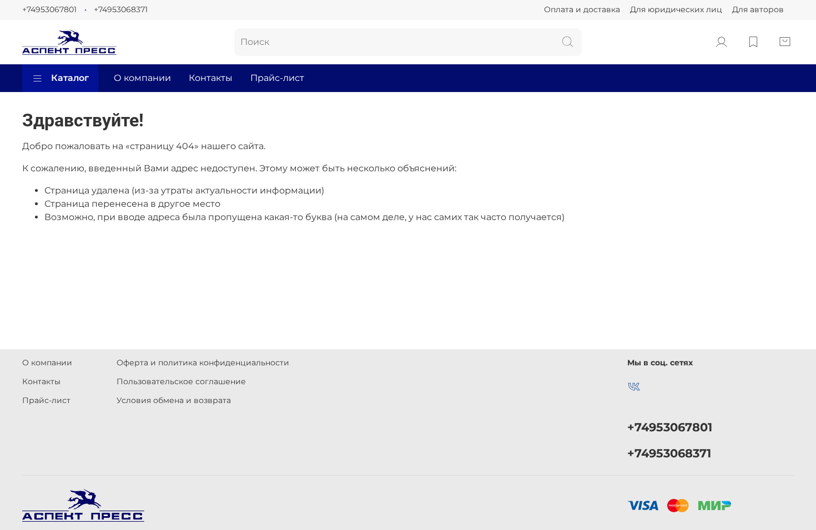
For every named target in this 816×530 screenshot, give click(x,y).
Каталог (70, 78)
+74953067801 (49, 9)
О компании (142, 78)
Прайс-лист (277, 78)
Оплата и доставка (582, 9)
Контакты (211, 78)
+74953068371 (121, 9)
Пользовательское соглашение (181, 381)
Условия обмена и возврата (174, 400)
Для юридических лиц (676, 9)
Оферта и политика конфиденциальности (203, 363)
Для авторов (758, 9)
